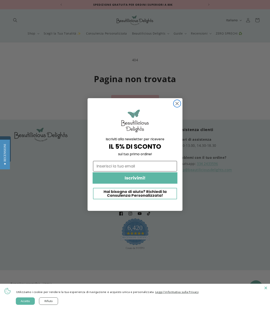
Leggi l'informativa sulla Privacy (177, 292)
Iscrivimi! (135, 178)
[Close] (266, 288)
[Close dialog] (177, 103)
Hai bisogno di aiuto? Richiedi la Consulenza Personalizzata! (135, 193)
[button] (5, 154)
